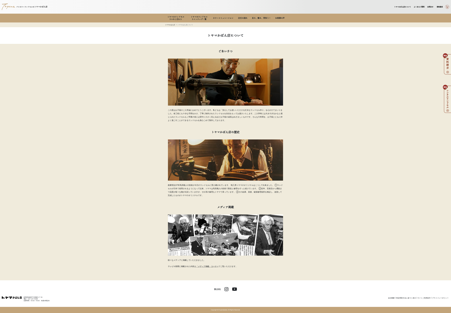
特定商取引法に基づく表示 (406, 298)
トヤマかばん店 (170, 25)
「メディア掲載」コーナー (207, 266)
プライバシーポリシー (440, 298)
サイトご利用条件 (424, 298)
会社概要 (391, 298)
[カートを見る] (447, 7)
